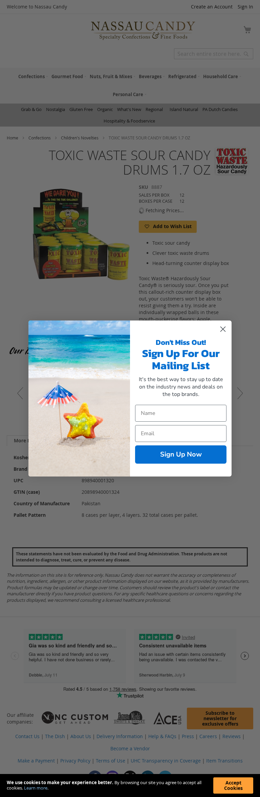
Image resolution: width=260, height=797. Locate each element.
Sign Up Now (181, 454)
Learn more (35, 788)
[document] (130, 785)
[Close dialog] (223, 329)
